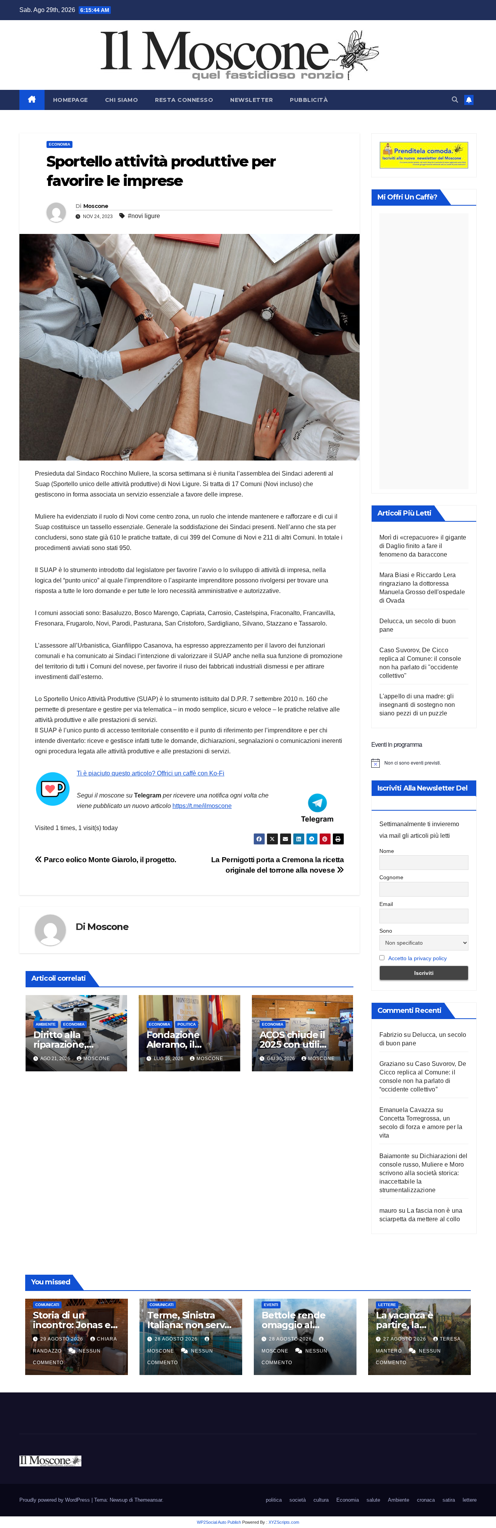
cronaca (426, 1500)
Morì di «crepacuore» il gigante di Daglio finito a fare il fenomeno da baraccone (423, 546)
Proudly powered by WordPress (55, 1500)
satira (449, 1500)
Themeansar (148, 1500)
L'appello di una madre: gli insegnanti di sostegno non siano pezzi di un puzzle (417, 705)
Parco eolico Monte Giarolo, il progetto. (109, 860)
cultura (321, 1500)
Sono (385, 931)
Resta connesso (184, 99)
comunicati (47, 1305)
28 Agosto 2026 (177, 1339)
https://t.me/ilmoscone (202, 806)
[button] (455, 99)
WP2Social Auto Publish (219, 1522)
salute (373, 1500)
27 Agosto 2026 (405, 1339)
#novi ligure (144, 216)
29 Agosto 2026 (62, 1339)
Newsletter (251, 99)
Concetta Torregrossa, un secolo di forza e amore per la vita (421, 1127)
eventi (271, 1305)
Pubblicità (309, 99)
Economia (59, 144)
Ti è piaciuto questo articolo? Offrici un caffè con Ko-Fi (150, 773)
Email (386, 904)
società (297, 1500)
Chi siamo (121, 99)
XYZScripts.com (284, 1522)
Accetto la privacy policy (417, 958)
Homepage (70, 99)
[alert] (424, 763)
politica (186, 1024)
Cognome (391, 877)
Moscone (95, 206)
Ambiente (46, 1024)
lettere (387, 1305)
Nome (386, 851)
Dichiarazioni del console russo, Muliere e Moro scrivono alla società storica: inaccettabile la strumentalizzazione (423, 1173)
